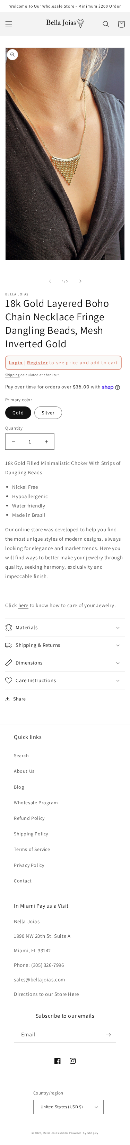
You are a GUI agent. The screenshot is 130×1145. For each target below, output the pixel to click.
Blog (19, 787)
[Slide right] (80, 281)
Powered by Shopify (83, 1133)
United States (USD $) (62, 1107)
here (23, 605)
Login (16, 362)
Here (73, 994)
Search (21, 755)
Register (37, 362)
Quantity (14, 428)
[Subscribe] (108, 1035)
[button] (8, 24)
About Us (24, 771)
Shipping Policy (31, 834)
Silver (48, 413)
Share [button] (19, 699)
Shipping (12, 375)
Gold (18, 413)
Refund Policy (29, 818)
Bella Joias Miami (55, 1133)
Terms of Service (32, 849)
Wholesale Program (36, 802)
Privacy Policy (29, 865)
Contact (23, 881)
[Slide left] (50, 281)
